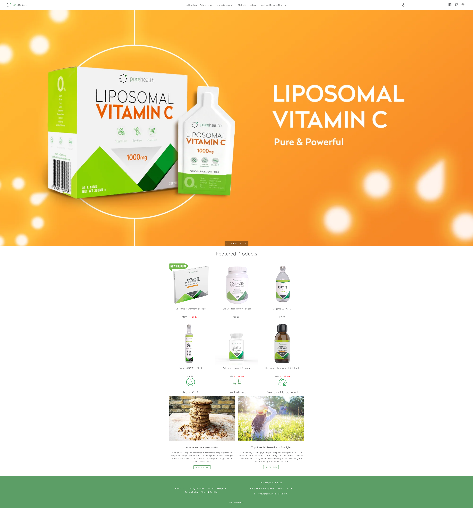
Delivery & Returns (196, 488)
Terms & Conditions (210, 492)
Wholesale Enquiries (217, 488)
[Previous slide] (227, 243)
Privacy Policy (191, 492)
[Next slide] (240, 243)
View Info (191, 287)
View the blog (271, 467)
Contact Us (179, 488)
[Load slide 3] (236, 244)
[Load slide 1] (231, 244)
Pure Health (239, 502)
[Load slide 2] (234, 244)
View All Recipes (202, 467)
